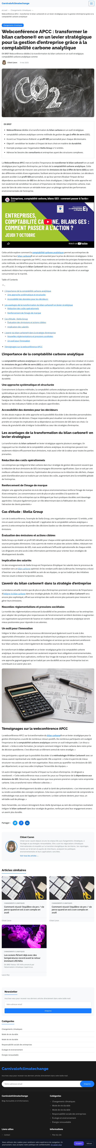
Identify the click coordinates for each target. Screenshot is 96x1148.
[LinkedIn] (27, 823)
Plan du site (56, 1135)
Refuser (89, 1143)
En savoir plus (56, 1145)
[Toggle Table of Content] (3, 285)
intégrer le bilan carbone (14, 593)
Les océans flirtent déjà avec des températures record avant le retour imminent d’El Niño (22, 958)
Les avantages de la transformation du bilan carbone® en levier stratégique (39, 305)
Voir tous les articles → (29, 856)
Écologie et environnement (64, 1118)
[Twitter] (15, 823)
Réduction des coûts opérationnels (23, 308)
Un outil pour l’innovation (18, 340)
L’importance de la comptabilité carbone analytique (28, 291)
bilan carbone (24, 256)
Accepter (79, 1143)
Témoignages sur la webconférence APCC (23, 346)
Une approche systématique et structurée (26, 294)
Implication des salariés (18, 326)
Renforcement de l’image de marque (24, 313)
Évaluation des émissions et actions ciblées (26, 322)
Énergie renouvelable (61, 1122)
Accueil (4, 10)
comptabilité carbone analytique (48, 252)
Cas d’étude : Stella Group (16, 319)
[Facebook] (21, 823)
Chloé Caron (27, 837)
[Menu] (91, 3)
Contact (7, 1135)
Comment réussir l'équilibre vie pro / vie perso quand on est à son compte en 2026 (24, 910)
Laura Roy (5, 975)
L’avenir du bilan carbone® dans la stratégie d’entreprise (30, 332)
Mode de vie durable (61, 1105)
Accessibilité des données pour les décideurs (27, 299)
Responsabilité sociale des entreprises (69, 1114)
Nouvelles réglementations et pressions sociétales (30, 336)
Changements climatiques (21, 10)
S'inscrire (48, 1011)
